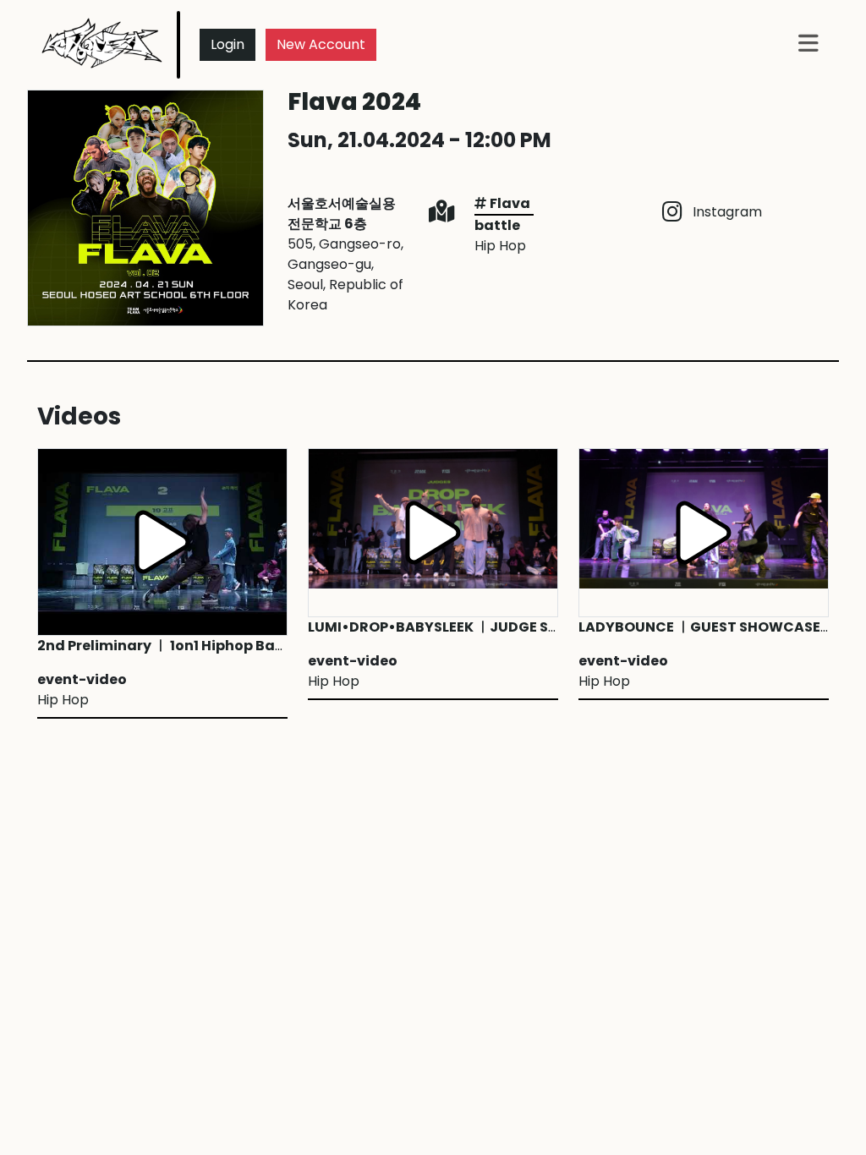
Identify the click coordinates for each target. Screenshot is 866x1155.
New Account (321, 44)
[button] (808, 44)
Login (227, 44)
